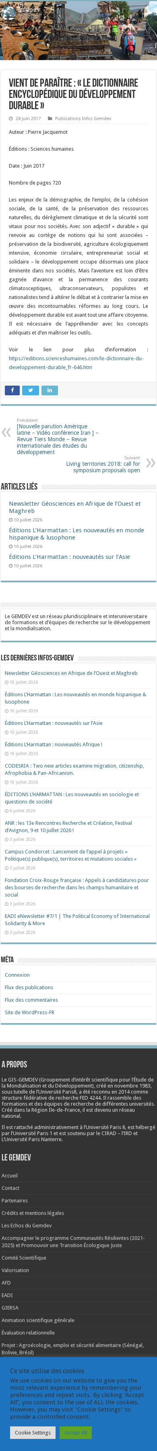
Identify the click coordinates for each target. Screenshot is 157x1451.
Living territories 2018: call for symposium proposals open (103, 464)
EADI (7, 1295)
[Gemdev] (78, 13)
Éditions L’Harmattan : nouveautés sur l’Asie (69, 556)
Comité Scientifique (24, 1258)
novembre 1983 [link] (132, 1086)
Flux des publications (29, 987)
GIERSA (10, 1308)
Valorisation (15, 1270)
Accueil (10, 1176)
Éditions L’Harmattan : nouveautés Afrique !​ (53, 744)
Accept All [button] (75, 1433)
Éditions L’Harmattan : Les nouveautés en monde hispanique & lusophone (76, 534)
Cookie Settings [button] (33, 1433)
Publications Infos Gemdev (83, 118)
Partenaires (15, 1201)
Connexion (17, 975)
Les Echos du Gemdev (27, 1226)
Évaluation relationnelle (28, 1333)
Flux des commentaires (31, 1000)
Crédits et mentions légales (33, 1213)
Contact (10, 1188)
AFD (6, 1283)
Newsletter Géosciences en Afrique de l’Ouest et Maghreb (71, 673)
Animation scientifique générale (38, 1320)
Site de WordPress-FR (29, 1012)
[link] (132, 1086)
